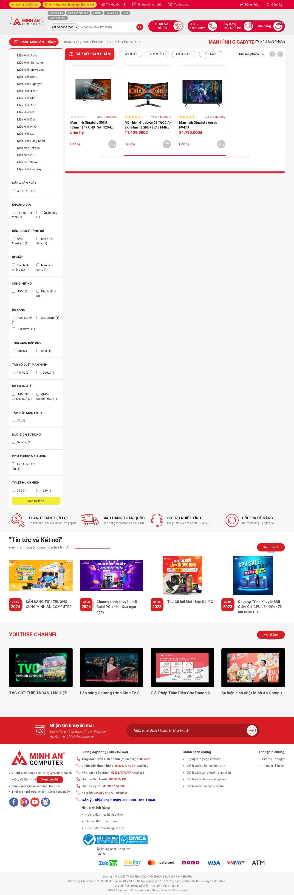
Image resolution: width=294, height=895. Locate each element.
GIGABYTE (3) (25, 191)
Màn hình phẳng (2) (20, 267)
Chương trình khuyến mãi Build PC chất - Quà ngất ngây (116, 607)
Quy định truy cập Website (204, 759)
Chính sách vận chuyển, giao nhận (209, 772)
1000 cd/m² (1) (22, 320)
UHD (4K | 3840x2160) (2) (22, 397)
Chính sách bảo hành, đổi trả (205, 786)
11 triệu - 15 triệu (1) (22, 215)
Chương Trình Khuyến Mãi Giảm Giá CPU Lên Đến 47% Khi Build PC (260, 607)
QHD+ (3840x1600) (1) (46, 397)
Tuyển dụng (181, 4)
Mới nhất (130, 54)
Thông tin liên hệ (273, 765)
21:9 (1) (21, 490)
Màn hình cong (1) (44, 267)
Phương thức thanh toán (101, 821)
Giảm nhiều (183, 54)
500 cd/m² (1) (49, 317)
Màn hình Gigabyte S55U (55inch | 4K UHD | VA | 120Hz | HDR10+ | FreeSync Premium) (92, 125)
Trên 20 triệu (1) (46, 215)
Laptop (97, 13)
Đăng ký (276, 4)
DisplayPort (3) (46, 294)
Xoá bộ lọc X (36, 501)
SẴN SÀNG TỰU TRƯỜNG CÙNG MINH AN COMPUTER (49, 604)
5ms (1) (45, 350)
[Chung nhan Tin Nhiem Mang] (115, 851)
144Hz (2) (23, 372)
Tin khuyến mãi (115, 4)
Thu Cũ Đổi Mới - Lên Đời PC (190, 602)
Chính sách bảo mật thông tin (206, 765)
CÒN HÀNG (211, 54)
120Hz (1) (47, 372)
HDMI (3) (22, 291)
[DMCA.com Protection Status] (134, 839)
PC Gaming (112, 13)
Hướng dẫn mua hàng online (104, 814)
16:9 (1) (45, 490)
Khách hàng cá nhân (25, 4)
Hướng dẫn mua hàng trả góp (104, 828)
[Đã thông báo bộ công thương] (100, 839)
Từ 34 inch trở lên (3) (23, 466)
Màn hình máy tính (78, 13)
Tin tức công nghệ (149, 4)
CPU (125, 13)
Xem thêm (270, 547)
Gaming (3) (23, 442)
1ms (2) (21, 350)
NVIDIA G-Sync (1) (45, 241)
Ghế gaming (56, 13)
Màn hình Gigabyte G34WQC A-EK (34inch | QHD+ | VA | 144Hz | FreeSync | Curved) (148, 125)
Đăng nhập (252, 4)
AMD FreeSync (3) (20, 241)
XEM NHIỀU (157, 54)
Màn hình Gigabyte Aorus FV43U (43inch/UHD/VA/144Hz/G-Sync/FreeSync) (199, 125)
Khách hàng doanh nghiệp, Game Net (69, 4)
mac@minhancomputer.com (40, 786)
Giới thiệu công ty (273, 759)
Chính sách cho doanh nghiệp (206, 779)
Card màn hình (58, 18)
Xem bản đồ (49, 779)
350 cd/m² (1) (25, 329)
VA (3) (20, 420)
